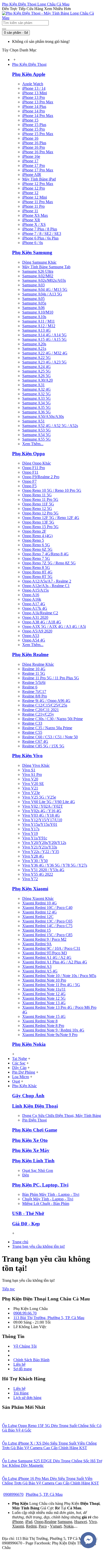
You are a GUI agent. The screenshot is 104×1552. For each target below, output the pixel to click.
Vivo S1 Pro (32, 774)
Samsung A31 (33, 385)
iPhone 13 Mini (34, 93)
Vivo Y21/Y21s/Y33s (39, 847)
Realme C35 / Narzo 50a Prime (47, 728)
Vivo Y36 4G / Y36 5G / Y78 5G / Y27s (54, 865)
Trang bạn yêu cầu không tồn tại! (38, 1246)
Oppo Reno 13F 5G (38, 522)
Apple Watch (32, 84)
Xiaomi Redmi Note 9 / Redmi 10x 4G (53, 1030)
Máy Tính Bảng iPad (39, 179)
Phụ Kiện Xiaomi (30, 888)
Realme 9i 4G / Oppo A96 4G (46, 700)
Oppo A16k (31, 599)
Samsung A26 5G (36, 376)
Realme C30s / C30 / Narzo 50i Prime (52, 719)
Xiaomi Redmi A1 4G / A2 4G (46, 957)
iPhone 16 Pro (33, 147)
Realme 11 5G (33, 673)
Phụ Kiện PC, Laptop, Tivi (40, 1185)
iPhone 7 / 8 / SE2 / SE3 (41, 233)
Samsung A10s (34, 317)
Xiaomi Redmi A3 (36, 966)
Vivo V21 (30, 788)
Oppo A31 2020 (35, 617)
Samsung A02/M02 (37, 276)
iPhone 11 (30, 211)
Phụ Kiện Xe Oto (30, 1140)
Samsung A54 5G (36, 435)
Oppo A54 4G (33, 640)
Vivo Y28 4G (33, 856)
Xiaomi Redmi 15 (36, 930)
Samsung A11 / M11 (38, 321)
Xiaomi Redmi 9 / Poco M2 (44, 939)
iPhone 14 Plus (34, 106)
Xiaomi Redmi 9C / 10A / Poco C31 (51, 948)
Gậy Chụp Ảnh (28, 1095)
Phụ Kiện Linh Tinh (33, 1160)
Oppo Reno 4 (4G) (37, 536)
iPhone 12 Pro (33, 188)
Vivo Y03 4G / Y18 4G (41, 815)
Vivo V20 (30, 779)
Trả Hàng (21, 1393)
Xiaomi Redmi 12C (38, 917)
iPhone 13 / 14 (33, 88)
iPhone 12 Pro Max (37, 183)
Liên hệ (19, 1364)
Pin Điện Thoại (34, 1120)
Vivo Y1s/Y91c (34, 838)
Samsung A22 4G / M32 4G (44, 353)
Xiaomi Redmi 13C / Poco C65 (47, 921)
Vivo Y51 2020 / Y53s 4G (43, 870)
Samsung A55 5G (36, 439)
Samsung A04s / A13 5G (42, 294)
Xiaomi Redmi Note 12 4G (44, 994)
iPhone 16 (30, 138)
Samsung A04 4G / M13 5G (44, 289)
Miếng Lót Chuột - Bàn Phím (45, 1203)
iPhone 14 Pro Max (37, 115)
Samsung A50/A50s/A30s (43, 416)
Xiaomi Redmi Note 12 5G (44, 998)
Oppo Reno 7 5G (36, 558)
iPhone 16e (31, 156)
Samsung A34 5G (36, 403)
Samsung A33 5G (36, 398)
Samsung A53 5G (36, 430)
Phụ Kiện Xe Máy (30, 1150)
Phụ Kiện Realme (30, 654)
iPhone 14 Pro (33, 111)
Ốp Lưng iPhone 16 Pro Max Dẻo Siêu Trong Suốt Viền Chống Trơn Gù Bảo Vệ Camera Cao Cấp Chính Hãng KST (50, 1480)
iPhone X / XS (34, 224)
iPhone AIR (31, 174)
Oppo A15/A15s (35, 590)
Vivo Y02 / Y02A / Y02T (42, 806)
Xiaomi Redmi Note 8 (40, 1021)
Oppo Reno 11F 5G (38, 504)
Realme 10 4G (33, 669)
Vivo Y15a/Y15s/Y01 (39, 824)
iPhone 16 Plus (34, 143)
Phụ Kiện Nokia (29, 1044)
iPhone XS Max (35, 215)
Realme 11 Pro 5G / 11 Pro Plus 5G (50, 678)
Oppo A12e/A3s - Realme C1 (46, 586)
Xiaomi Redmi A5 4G (40, 971)
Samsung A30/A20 (37, 380)
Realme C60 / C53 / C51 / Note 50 (50, 737)
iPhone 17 (30, 161)
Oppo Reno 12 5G (37, 508)
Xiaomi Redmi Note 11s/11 (44, 989)
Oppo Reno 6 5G (36, 545)
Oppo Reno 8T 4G (37, 572)
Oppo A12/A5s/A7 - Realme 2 (46, 581)
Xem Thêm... (32, 444)
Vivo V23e (31, 792)
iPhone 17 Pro (33, 165)
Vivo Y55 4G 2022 (37, 874)
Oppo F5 (29, 486)
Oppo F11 (30, 472)
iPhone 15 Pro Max (37, 134)
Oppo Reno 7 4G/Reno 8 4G (45, 554)
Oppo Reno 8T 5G (37, 576)
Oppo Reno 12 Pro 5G (40, 513)
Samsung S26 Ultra (37, 271)
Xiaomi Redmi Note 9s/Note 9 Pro (49, 1034)
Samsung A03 (33, 285)
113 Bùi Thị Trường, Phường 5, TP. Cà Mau (48, 1318)
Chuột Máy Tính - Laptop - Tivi (47, 1199)
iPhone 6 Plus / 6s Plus (40, 238)
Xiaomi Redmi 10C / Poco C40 (47, 907)
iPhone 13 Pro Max (37, 102)
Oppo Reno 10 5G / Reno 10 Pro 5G (51, 490)
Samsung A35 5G (36, 407)
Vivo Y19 (30, 833)
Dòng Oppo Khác (36, 463)
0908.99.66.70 (25, 1313)
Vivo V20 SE (33, 783)
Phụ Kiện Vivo (27, 755)
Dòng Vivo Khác (36, 765)
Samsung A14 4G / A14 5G (44, 335)
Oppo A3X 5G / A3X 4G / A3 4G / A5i (54, 626)
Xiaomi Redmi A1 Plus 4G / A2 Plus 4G (54, 962)
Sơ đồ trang (22, 1369)
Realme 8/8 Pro (34, 696)
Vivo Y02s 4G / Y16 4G (41, 811)
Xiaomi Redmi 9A (37, 944)
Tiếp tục (8, 1289)
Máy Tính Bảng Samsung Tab (46, 267)
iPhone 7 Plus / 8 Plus (39, 229)
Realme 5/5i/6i (33, 682)
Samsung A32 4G (36, 389)
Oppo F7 (29, 481)
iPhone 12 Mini (34, 197)
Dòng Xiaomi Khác (38, 898)
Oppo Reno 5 (33, 540)
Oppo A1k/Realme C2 (40, 613)
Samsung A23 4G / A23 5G (44, 362)
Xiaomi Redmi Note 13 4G (44, 1003)
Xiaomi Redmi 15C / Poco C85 (47, 935)
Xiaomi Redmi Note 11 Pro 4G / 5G (51, 985)
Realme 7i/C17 (34, 691)
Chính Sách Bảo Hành (31, 1360)
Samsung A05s (34, 303)
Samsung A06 (33, 308)
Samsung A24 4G (36, 366)
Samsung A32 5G (36, 394)
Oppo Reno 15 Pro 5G (40, 527)
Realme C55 (32, 732)
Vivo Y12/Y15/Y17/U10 (42, 820)
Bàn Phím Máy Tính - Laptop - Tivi (50, 1194)
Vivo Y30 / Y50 (35, 861)
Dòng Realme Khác (38, 664)
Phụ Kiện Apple (28, 74)
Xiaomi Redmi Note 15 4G (44, 1016)
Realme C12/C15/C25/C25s (44, 705)
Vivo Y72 (30, 879)
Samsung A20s (34, 344)
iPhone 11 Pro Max (37, 202)
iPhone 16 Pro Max (37, 152)
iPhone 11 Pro (33, 206)
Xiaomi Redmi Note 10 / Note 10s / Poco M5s (59, 975)
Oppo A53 (30, 635)
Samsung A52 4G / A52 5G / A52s (50, 425)
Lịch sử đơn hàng (27, 1397)
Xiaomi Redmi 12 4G (39, 912)
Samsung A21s (34, 348)
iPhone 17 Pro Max (37, 170)
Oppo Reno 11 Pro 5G (40, 499)
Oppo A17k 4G (34, 608)
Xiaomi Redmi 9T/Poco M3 (44, 953)
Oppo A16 (30, 595)
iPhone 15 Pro (33, 129)
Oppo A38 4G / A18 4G (41, 622)
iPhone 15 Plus (34, 125)
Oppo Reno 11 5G (37, 495)
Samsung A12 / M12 (38, 326)
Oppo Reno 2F (34, 531)
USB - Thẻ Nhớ (28, 1213)
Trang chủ (20, 1242)
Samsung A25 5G (36, 371)
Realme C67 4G (35, 741)
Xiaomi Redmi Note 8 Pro (43, 1025)
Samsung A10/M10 (37, 312)
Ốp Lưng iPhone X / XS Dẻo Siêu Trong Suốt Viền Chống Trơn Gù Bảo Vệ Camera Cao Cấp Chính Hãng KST (49, 1445)
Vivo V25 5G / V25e (39, 797)
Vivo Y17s (30, 829)
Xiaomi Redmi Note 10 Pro (44, 980)
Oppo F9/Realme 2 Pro (40, 477)
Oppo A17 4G (33, 604)
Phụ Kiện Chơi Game (34, 1130)
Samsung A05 (33, 298)
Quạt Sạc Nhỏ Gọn (37, 1170)
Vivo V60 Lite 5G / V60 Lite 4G (48, 802)
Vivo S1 (28, 770)
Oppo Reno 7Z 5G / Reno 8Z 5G (49, 563)
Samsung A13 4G (36, 330)
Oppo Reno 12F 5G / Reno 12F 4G (50, 517)
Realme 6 (29, 687)
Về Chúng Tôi (25, 1346)
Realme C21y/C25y (38, 714)
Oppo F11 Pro (33, 468)
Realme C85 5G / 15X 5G (43, 746)
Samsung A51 (33, 421)
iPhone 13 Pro (33, 97)
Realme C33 (32, 723)
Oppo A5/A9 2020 (37, 631)
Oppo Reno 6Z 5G (37, 549)
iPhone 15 (30, 120)
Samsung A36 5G (36, 412)
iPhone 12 (30, 193)
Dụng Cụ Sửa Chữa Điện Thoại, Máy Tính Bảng (61, 1115)
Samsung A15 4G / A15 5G (44, 339)
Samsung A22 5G (36, 357)
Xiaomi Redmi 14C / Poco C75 (47, 926)
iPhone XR (31, 220)
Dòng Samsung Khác (39, 262)
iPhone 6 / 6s (32, 242)
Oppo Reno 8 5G (36, 567)
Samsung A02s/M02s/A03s (44, 280)
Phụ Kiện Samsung (32, 252)
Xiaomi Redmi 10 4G (39, 903)
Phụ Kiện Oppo (28, 453)
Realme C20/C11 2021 (40, 710)
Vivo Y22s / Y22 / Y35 (40, 851)
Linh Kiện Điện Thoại (35, 1106)
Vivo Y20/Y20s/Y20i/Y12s (44, 842)
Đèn (25, 1175)
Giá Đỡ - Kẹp (26, 1223)
